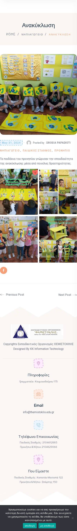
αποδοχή (30, 525)
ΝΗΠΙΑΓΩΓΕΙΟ (32, 34)
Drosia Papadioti (58, 142)
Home (11, 34)
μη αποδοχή (47, 525)
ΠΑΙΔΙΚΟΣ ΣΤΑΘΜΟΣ (37, 150)
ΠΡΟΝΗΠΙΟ (62, 150)
